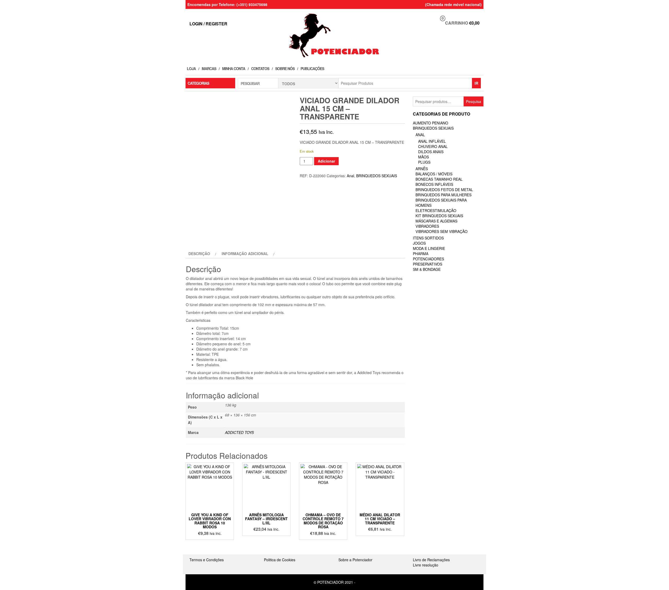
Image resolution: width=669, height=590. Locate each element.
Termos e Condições (206, 559)
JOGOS (419, 243)
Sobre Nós (285, 68)
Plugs (424, 162)
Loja (191, 68)
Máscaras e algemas (436, 221)
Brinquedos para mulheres (443, 194)
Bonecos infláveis (434, 184)
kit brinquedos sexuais (439, 215)
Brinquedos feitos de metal (444, 189)
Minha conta (233, 68)
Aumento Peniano (430, 122)
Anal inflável (432, 141)
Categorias (198, 83)
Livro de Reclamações (431, 559)
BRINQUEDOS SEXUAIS (376, 175)
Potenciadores (428, 258)
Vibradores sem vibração (442, 231)
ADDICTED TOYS (239, 432)
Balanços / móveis (434, 173)
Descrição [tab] (199, 253)
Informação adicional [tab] (245, 253)
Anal (350, 175)
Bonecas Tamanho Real (439, 179)
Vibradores (427, 226)
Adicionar (326, 161)
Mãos (423, 156)
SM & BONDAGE (427, 269)
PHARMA (420, 253)
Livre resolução (425, 565)
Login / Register (208, 24)
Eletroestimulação (436, 210)
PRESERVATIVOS (427, 264)
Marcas (209, 68)
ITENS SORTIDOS (428, 237)
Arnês (422, 168)
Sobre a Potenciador (355, 559)
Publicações (312, 68)
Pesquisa (473, 101)
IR (476, 83)
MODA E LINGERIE (429, 248)
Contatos (260, 68)
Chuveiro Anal (433, 146)
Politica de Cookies (279, 559)
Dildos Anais (430, 151)
